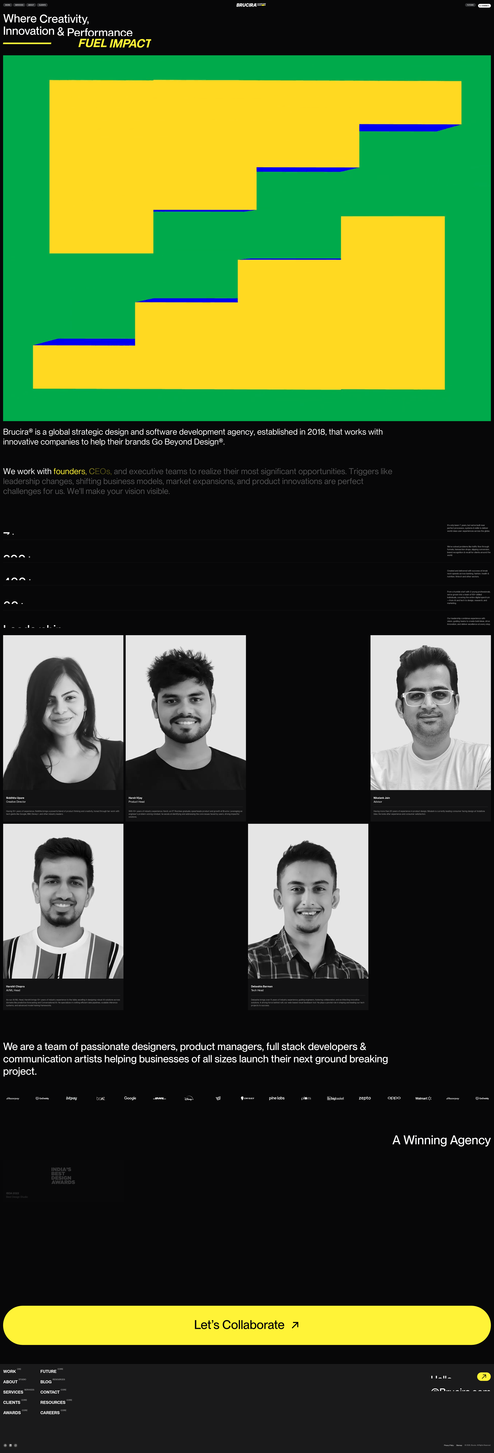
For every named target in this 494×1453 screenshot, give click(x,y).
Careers (53, 1412)
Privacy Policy (449, 1445)
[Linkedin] (10, 1445)
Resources (56, 1402)
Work (12, 1371)
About (14, 1381)
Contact (53, 1391)
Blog (52, 1381)
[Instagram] (16, 1445)
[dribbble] (5, 1445)
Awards (15, 1412)
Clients (15, 1402)
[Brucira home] (256, 5)
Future (51, 1371)
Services (18, 1391)
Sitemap (459, 1445)
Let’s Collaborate (239, 1325)
